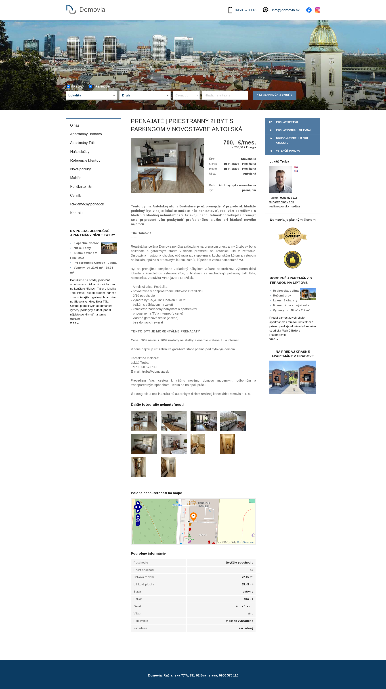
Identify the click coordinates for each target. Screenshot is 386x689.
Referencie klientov (85, 160)
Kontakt (76, 213)
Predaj (77, 86)
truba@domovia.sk (281, 202)
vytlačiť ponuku (288, 150)
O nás (74, 125)
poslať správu (287, 122)
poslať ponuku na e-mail (294, 130)
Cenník (75, 195)
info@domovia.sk (286, 10)
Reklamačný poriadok (87, 204)
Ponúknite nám (81, 186)
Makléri (75, 178)
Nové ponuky (80, 169)
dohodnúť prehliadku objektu (292, 140)
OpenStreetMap (245, 542)
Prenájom (102, 86)
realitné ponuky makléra (284, 206)
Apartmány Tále (83, 143)
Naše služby (79, 152)
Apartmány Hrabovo (86, 134)
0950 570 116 (245, 10)
